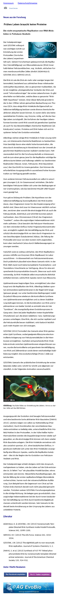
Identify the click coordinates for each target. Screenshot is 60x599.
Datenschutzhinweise (27, 3)
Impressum (8, 3)
